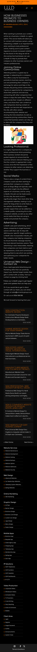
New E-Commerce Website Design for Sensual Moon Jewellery (18, 406)
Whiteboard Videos (10, 591)
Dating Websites (10, 488)
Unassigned (8, 27)
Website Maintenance (11, 451)
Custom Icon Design (11, 518)
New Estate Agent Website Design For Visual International (16, 349)
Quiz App (8, 558)
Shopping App (9, 546)
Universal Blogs (12, 24)
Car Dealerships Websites (12, 481)
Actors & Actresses (10, 607)
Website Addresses (10, 466)
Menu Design (9, 524)
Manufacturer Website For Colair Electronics (17, 368)
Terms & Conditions (18, 649)
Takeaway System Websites (13, 484)
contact (6, 290)
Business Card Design (11, 514)
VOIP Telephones (10, 567)
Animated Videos (10, 595)
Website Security (10, 470)
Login (6, 619)
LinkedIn (15, 281)
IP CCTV (7, 579)
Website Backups (10, 460)
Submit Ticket (9, 635)
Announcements (10, 632)
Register (7, 622)
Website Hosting (10, 457)
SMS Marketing (9, 496)
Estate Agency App (10, 542)
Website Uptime (10, 463)
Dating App (8, 555)
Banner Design (9, 508)
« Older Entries (8, 442)
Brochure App (9, 536)
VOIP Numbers (9, 570)
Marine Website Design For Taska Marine (16, 330)
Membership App (10, 552)
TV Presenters (9, 598)
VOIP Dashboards (10, 576)
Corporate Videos (10, 588)
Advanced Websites (11, 478)
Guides (7, 628)
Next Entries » (28, 442)
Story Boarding (9, 604)
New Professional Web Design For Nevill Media (17, 387)
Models (7, 611)
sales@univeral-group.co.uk (22, 292)
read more (27, 322)
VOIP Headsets (9, 573)
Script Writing (9, 601)
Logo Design (8, 521)
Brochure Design (10, 511)
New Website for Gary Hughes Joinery (16, 426)
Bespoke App (9, 539)
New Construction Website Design (15, 311)
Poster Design (9, 527)
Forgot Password (10, 625)
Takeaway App (9, 549)
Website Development (11, 454)
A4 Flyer (7, 505)
